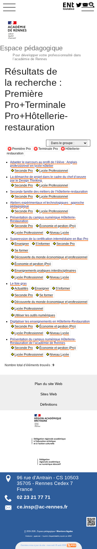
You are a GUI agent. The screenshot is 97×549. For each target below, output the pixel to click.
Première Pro (21, 149)
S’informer (42, 244)
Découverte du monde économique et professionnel (50, 257)
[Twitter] (79, 5)
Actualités (21, 288)
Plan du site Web (48, 384)
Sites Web (48, 394)
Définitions (48, 404)
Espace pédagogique (40, 52)
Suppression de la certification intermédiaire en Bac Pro (49, 239)
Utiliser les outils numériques (34, 315)
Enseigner (21, 244)
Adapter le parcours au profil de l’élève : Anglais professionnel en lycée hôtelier (43, 164)
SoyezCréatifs (54, 536)
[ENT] (69, 7)
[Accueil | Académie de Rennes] (48, 420)
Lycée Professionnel (53, 170)
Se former (21, 250)
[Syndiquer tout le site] (71, 545)
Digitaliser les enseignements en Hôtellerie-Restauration (50, 321)
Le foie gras (18, 283)
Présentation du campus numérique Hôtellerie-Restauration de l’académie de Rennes (43, 341)
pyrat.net (37, 536)
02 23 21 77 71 (33, 497)
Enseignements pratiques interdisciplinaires (45, 270)
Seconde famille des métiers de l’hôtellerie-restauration (49, 191)
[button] (91, 5)
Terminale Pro (48, 149)
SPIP (70, 536)
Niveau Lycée (59, 232)
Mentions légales (65, 531)
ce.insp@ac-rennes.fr (42, 506)
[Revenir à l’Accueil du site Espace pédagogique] (17, 30)
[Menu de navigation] (9, 7)
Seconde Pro (23, 170)
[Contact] (85, 5)
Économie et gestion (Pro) (57, 226)
